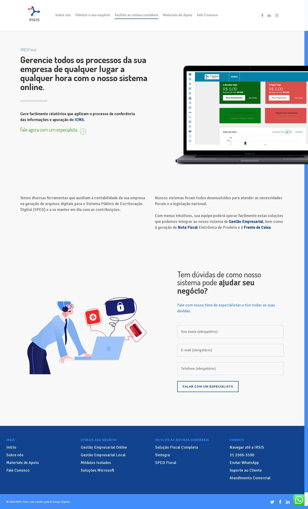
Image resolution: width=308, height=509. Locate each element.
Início (11, 447)
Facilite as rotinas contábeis (136, 15)
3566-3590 (242, 454)
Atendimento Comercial (250, 477)
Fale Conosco (207, 15)
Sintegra (162, 454)
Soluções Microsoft (97, 470)
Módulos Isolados (96, 462)
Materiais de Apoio (177, 15)
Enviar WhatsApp (244, 462)
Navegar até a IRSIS (247, 447)
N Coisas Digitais (60, 502)
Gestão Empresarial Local (103, 454)
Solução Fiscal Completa (176, 447)
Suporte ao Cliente (246, 470)
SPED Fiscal (165, 462)
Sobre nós (63, 15)
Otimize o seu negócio (92, 15)
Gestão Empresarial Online (104, 447)
